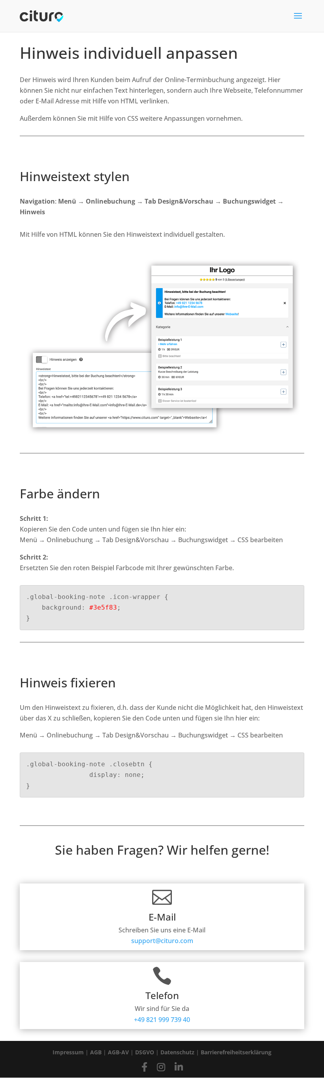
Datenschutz (177, 1052)
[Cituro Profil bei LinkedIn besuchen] (179, 1066)
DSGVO (144, 1052)
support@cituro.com (162, 940)
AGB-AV (118, 1052)
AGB (96, 1052)
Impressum (68, 1052)
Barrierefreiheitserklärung (236, 1052)
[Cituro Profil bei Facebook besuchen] (144, 1066)
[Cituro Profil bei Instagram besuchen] (161, 1066)
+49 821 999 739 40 (162, 1019)
